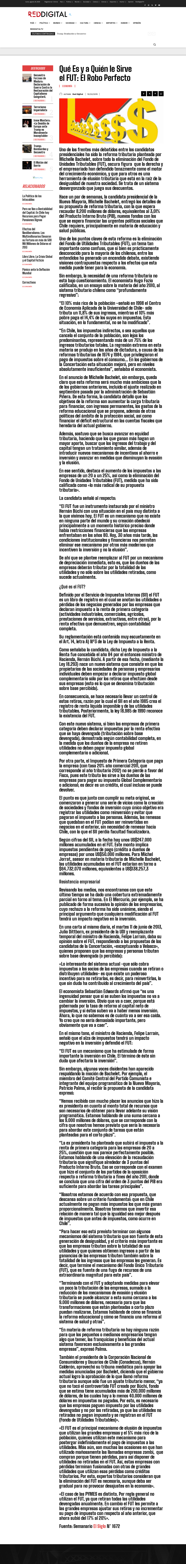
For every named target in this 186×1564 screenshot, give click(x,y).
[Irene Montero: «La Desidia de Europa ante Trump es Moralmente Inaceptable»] (27, 123)
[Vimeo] (155, 5)
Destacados (39, 101)
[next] (153, 33)
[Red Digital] (61, 94)
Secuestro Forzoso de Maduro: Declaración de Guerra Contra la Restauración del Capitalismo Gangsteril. (43, 85)
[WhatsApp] (161, 93)
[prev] (149, 33)
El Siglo (99, 1526)
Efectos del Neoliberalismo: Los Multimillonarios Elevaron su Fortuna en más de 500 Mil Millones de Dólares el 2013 (37, 238)
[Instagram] (148, 5)
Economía (27, 204)
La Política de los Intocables (32, 198)
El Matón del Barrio (66, 33)
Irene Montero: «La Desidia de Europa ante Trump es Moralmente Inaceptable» (42, 128)
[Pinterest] (155, 93)
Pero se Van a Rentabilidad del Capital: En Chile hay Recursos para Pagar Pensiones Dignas (37, 214)
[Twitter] (152, 5)
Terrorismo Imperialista (40, 108)
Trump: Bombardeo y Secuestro (41, 149)
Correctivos (29, 282)
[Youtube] (159, 5)
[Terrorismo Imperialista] (27, 110)
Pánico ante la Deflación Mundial (36, 271)
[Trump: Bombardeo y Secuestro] (27, 149)
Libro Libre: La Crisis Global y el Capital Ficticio (37, 258)
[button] (70, 15)
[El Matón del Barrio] (27, 165)
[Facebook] (145, 5)
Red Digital (78, 94)
